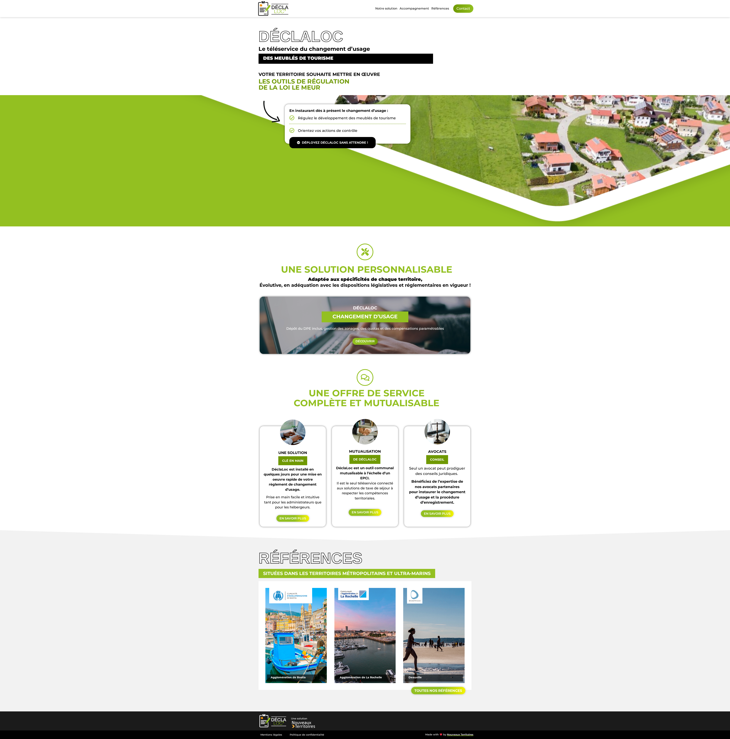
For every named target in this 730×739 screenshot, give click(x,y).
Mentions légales (271, 734)
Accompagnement (414, 8)
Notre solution (386, 8)
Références (440, 8)
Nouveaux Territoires (460, 734)
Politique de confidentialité (307, 734)
